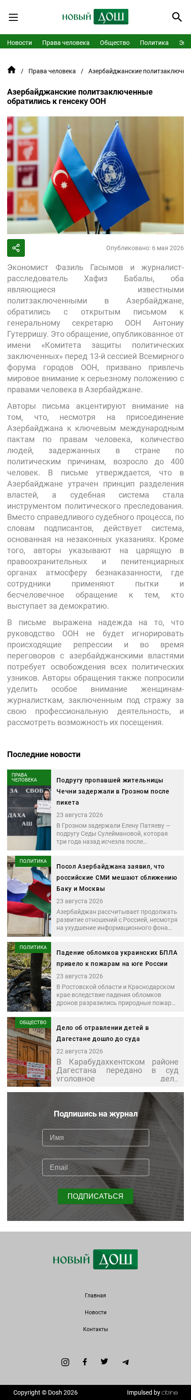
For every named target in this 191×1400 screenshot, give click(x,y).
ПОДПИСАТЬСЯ (95, 1196)
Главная (95, 1295)
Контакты (95, 1329)
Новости (19, 42)
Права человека (66, 42)
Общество (115, 42)
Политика (154, 42)
